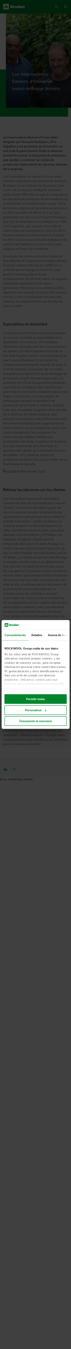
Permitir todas (35, 699)
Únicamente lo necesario (35, 721)
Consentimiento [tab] (15, 635)
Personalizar (33, 710)
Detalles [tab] (36, 635)
